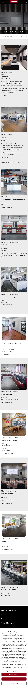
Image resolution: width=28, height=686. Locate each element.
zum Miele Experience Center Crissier (13, 162)
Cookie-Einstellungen (14, 683)
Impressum (4, 671)
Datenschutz (10, 671)
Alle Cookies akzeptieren (14, 674)
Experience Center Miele (11, 36)
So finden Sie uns (7, 207)
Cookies (15, 671)
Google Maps (4, 95)
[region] (14, 657)
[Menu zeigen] (3, 2)
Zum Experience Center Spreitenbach (13, 100)
